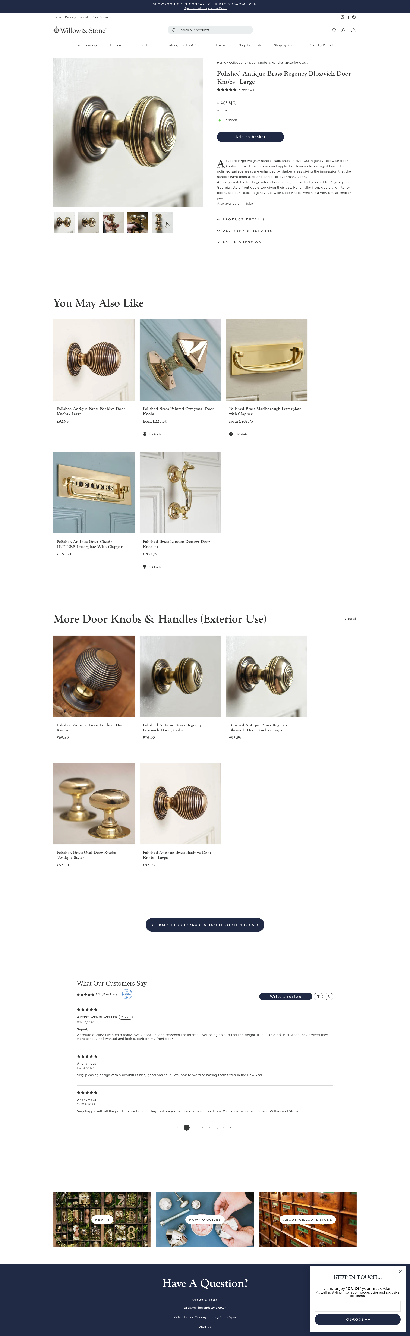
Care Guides (100, 17)
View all (350, 619)
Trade (57, 17)
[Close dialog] (400, 1271)
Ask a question (242, 242)
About (84, 17)
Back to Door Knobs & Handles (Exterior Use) (208, 925)
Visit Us (205, 1327)
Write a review (286, 996)
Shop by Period (321, 45)
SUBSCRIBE (357, 1319)
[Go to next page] (231, 1128)
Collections (237, 62)
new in (102, 1220)
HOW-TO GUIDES (205, 1220)
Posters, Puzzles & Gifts (183, 45)
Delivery (70, 17)
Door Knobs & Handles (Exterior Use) (277, 62)
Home (221, 62)
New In (220, 45)
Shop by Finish (249, 45)
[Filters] (318, 996)
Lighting (145, 45)
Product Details (244, 219)
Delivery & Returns (248, 231)
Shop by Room (285, 45)
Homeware (118, 45)
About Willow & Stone (307, 1220)
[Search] (175, 30)
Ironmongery (87, 45)
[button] (227, 90)
